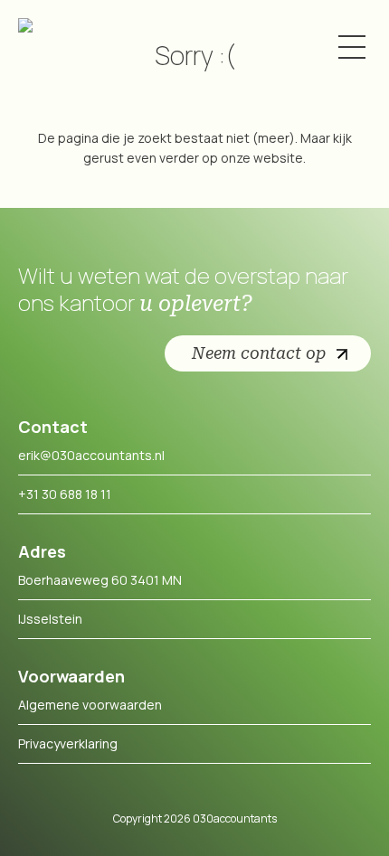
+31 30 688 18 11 (64, 494)
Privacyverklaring (68, 743)
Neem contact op (259, 352)
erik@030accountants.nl (91, 455)
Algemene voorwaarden (90, 704)
